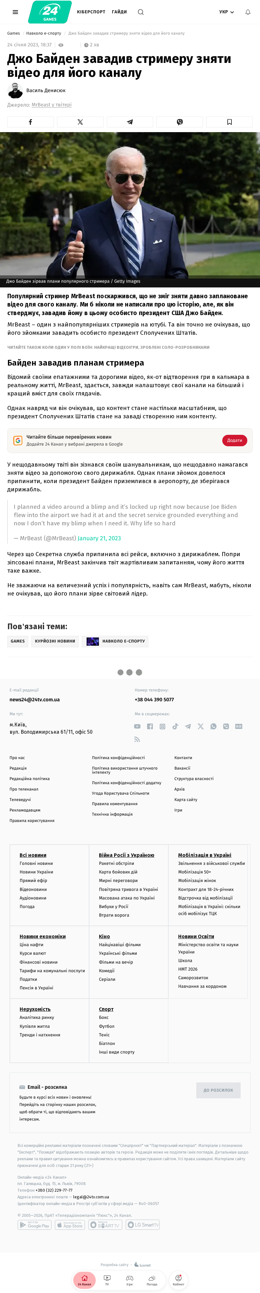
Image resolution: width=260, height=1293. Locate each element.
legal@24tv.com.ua (91, 1197)
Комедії (106, 970)
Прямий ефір (33, 880)
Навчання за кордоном (202, 986)
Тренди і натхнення (40, 1035)
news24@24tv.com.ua (35, 700)
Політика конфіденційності (118, 758)
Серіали (107, 979)
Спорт (106, 1009)
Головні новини (36, 863)
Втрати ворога (114, 915)
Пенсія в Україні (36, 988)
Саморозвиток (193, 977)
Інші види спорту (116, 1052)
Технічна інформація (112, 814)
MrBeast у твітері (52, 105)
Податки (28, 979)
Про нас (17, 758)
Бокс (103, 1017)
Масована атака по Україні (127, 898)
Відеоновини (33, 889)
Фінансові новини (39, 962)
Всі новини (33, 855)
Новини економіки (43, 936)
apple (70, 1224)
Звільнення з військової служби (211, 863)
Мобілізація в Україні (204, 855)
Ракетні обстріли (116, 863)
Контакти (183, 758)
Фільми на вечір (116, 962)
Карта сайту (185, 800)
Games (14, 33)
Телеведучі (20, 800)
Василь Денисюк (46, 90)
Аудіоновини (33, 898)
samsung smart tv (143, 1224)
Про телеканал (24, 789)
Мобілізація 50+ (194, 872)
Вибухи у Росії (113, 906)
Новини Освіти (196, 936)
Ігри (178, 810)
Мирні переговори (118, 880)
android (34, 1224)
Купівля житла (35, 1026)
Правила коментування (115, 804)
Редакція (18, 768)
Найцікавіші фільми (120, 944)
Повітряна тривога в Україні (128, 889)
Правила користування (32, 821)
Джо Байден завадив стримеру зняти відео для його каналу (127, 33)
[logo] (50, 12)
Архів (179, 789)
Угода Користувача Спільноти (120, 793)
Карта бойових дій (118, 872)
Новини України (36, 872)
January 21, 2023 (99, 538)
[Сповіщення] (248, 12)
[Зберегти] (229, 122)
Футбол (106, 1026)
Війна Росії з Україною (126, 855)
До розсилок (218, 1090)
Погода (27, 906)
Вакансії (182, 768)
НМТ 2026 (188, 969)
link (137, 726)
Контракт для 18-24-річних (205, 889)
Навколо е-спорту (44, 33)
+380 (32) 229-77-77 (54, 1190)
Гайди (119, 12)
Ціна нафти (31, 944)
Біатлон (107, 1043)
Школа (185, 960)
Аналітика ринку (37, 1017)
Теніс (104, 1035)
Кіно (104, 936)
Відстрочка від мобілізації (205, 898)
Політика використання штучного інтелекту (125, 770)
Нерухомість (35, 1009)
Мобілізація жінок (197, 880)
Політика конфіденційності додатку (126, 783)
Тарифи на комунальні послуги (52, 970)
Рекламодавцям (25, 810)
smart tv (105, 1224)
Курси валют (33, 953)
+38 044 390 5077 (154, 700)
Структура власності (194, 779)
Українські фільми (118, 953)
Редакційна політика (30, 779)
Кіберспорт (91, 12)
